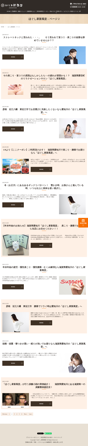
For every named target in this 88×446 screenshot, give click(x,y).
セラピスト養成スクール (71, 11)
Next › (25, 414)
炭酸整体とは (31, 11)
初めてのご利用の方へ (56, 11)
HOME (9, 11)
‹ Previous (4, 414)
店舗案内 (14, 11)
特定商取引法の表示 (46, 437)
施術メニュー (22, 11)
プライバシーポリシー (32, 437)
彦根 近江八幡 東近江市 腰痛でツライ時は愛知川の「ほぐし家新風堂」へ (44, 306)
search (80, 11)
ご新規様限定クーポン (42, 11)
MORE (13, 57)
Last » (30, 414)
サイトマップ (58, 437)
